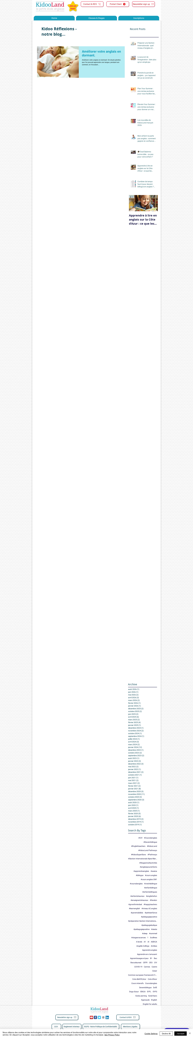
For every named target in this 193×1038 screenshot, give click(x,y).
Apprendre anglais (149, 950)
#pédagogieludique (149, 925)
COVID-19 (138, 967)
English (154, 1000)
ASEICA (154, 942)
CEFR (145, 962)
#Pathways (152, 854)
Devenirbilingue (145, 987)
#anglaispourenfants (148, 867)
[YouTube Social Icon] (91, 1017)
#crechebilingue (150, 884)
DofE (155, 987)
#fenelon (153, 900)
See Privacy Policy (112, 1034)
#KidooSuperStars (138, 854)
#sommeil (153, 933)
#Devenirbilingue (150, 842)
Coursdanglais (151, 983)
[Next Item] (153, 203)
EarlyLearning (141, 996)
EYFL (149, 992)
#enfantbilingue (150, 888)
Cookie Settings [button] (151, 1033)
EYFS (155, 992)
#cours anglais (151, 875)
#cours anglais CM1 (149, 879)
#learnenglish (134, 908)
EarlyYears (152, 996)
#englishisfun (151, 896)
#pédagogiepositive (149, 917)
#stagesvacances (138, 937)
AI (148, 942)
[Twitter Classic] (99, 1017)
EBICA (142, 992)
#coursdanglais (136, 884)
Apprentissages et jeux (139, 958)
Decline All (166, 1033)
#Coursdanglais (150, 838)
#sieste (154, 929)
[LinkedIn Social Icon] (107, 1017)
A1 (145, 942)
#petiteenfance (151, 913)
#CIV (140, 838)
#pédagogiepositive (142, 929)
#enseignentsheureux (139, 900)
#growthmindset (135, 904)
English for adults (150, 1004)
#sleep (144, 933)
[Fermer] (189, 1033)
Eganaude (145, 1000)
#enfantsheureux (137, 896)
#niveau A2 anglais (149, 908)
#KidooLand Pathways (147, 850)
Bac (155, 958)
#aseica (154, 871)
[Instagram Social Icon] (103, 1017)
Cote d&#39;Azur (139, 979)
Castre (154, 967)
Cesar (154, 971)
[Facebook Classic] (95, 1017)
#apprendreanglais (141, 871)
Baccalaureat (136, 962)
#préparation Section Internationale (142, 921)
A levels (139, 942)
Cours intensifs (137, 983)
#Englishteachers (138, 846)
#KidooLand (152, 846)
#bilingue (139, 875)
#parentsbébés (137, 913)
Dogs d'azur (134, 992)
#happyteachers (150, 904)
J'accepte (180, 1033)
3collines (153, 937)
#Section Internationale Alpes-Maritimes (142, 859)
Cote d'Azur (152, 979)
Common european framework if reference (142, 975)
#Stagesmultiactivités (148, 863)
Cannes (147, 967)
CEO (151, 962)
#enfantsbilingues (149, 892)
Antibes (154, 946)
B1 (151, 958)
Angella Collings (142, 946)
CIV (155, 962)
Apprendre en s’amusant (147, 954)
